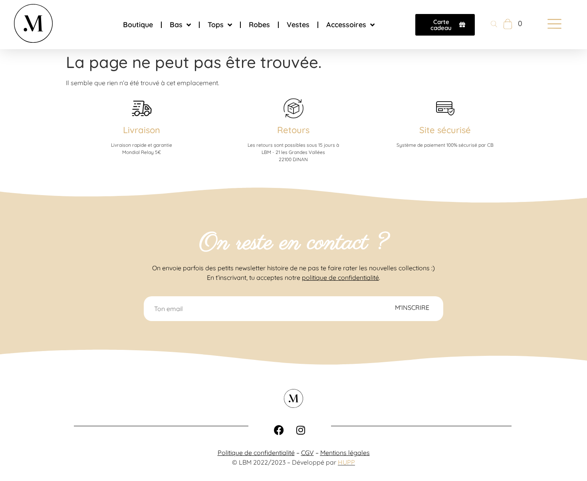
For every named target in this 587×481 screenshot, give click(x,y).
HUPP (346, 462)
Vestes (298, 24)
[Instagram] (301, 430)
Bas (176, 24)
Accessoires (346, 24)
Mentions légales (345, 453)
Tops (216, 24)
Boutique (138, 24)
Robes (259, 24)
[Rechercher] (494, 25)
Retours (293, 130)
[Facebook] (279, 430)
